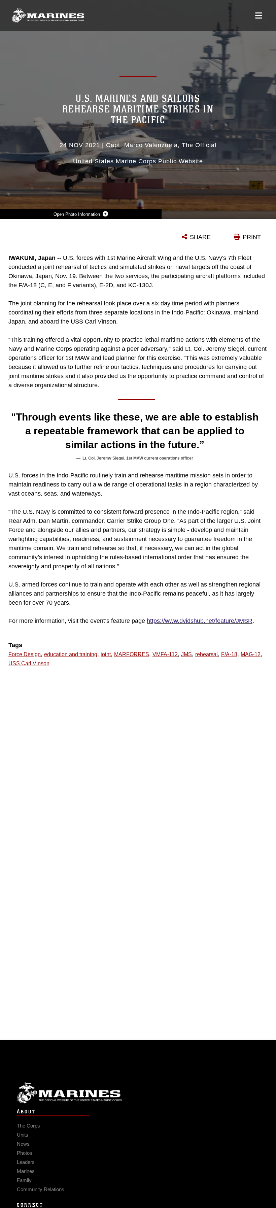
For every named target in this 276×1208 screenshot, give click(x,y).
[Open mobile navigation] (258, 15)
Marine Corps (138, 1093)
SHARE (200, 237)
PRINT (252, 237)
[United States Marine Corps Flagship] (48, 15)
